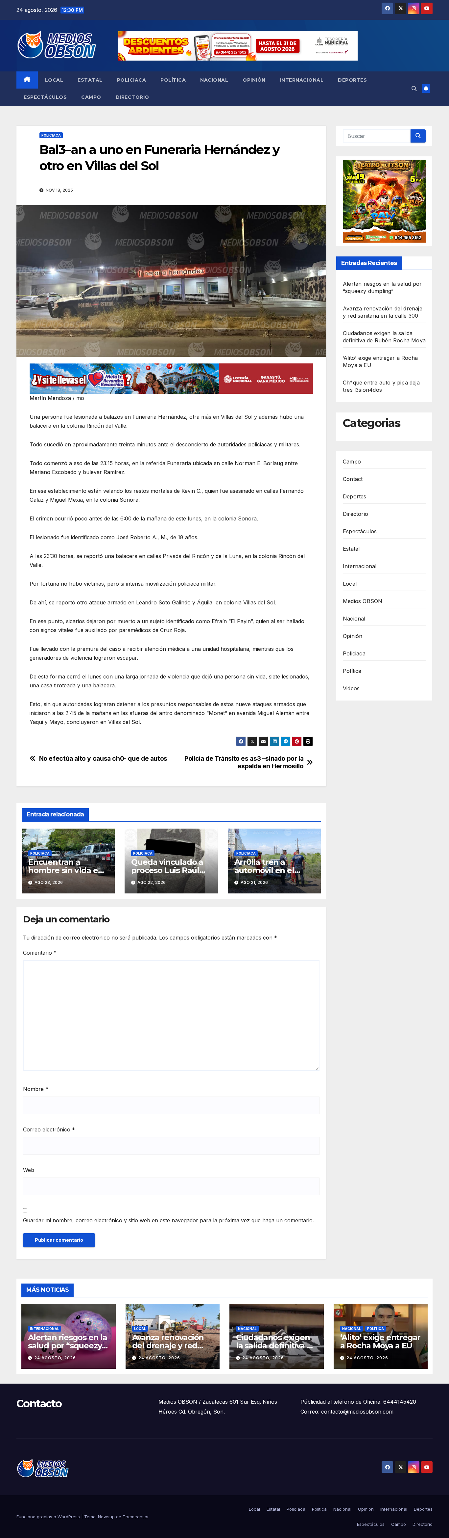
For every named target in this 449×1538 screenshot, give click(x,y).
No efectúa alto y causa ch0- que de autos (103, 758)
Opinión (254, 80)
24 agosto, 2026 (55, 1357)
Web (28, 1170)
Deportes (352, 80)
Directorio (132, 97)
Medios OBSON (362, 601)
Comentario (40, 952)
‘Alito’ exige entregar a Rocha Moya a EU (380, 1341)
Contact (353, 479)
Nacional (214, 80)
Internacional (302, 80)
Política (173, 80)
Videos (351, 688)
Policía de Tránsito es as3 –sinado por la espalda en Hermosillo (243, 762)
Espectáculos (45, 97)
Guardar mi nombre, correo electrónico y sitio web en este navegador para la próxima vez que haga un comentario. (168, 1220)
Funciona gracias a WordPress (48, 1516)
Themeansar (136, 1516)
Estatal (90, 80)
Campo (91, 97)
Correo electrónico (49, 1129)
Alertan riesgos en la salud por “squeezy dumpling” (67, 1346)
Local (54, 80)
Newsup (106, 1516)
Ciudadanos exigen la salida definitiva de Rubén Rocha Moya (276, 1346)
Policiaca (131, 80)
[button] (414, 88)
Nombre (35, 1089)
